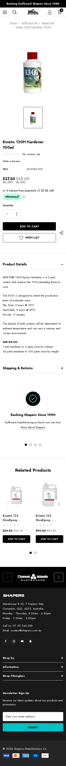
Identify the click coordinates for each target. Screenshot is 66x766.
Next (58, 504)
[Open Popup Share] (61, 233)
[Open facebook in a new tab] (6, 641)
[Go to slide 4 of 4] (40, 445)
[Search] (14, 12)
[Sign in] (50, 12)
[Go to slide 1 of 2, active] (31, 553)
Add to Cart (16, 539)
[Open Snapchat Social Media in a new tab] (30, 641)
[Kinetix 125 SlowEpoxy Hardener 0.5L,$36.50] (16, 494)
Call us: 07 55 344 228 (18, 626)
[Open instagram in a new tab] (14, 641)
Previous (7, 504)
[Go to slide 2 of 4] (31, 445)
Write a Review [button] (11, 161)
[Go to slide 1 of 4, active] (26, 445)
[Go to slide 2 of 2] (35, 553)
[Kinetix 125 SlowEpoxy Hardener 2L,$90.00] (49, 494)
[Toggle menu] (5, 12)
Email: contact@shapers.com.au (22, 630)
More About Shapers (33, 427)
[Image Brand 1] (33, 577)
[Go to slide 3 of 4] (35, 445)
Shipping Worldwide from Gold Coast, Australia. (33, 4)
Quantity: (8, 205)
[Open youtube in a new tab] (22, 641)
